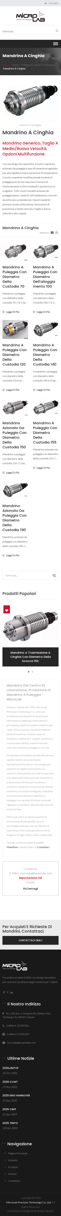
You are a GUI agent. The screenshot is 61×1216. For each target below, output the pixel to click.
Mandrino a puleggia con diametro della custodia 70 (14, 277)
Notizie (12, 1173)
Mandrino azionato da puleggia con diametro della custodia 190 (14, 517)
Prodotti (13, 1167)
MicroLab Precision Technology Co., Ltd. (28, 1202)
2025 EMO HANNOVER (16, 1095)
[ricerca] (56, 30)
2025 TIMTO (10, 1123)
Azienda (12, 1160)
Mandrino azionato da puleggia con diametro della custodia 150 (14, 435)
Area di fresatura (44, 64)
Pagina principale (17, 1153)
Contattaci (43, 847)
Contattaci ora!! (30, 940)
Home (15, 64)
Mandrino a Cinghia (14, 68)
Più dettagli (30, 889)
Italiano (53, 3)
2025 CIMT (9, 1109)
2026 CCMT (10, 1082)
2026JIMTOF (10, 1068)
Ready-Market (45, 1211)
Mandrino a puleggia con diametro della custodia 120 (14, 355)
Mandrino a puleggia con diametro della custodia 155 (45, 433)
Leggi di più (12, 311)
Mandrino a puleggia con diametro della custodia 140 (45, 355)
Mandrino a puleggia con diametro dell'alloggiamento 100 (45, 277)
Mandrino (12, 847)
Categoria (27, 64)
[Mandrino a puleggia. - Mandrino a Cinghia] (30, 101)
